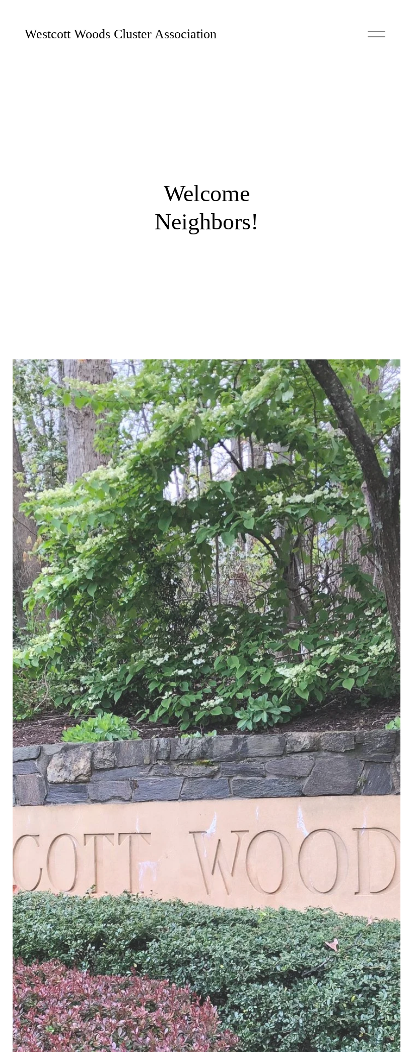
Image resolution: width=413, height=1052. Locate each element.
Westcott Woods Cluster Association (121, 34)
